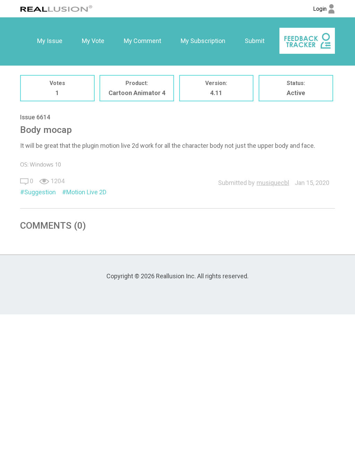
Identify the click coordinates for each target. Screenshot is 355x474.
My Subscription (203, 40)
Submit (255, 40)
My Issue (49, 40)
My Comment (142, 40)
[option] (50, 41)
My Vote (93, 40)
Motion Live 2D (86, 192)
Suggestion (40, 192)
